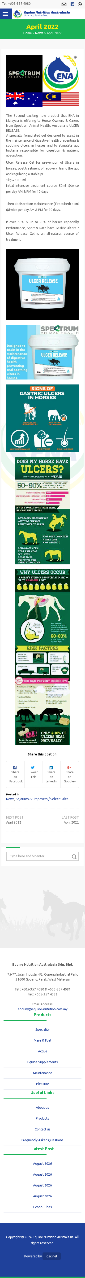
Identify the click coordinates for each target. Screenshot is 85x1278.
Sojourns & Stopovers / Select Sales (42, 799)
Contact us (43, 1129)
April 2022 (71, 822)
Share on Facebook (16, 774)
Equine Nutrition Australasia (41, 14)
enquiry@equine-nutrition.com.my (43, 1009)
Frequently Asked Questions (42, 1140)
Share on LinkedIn (51, 774)
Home (27, 33)
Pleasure (42, 1084)
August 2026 (42, 1163)
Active (42, 1051)
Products (42, 1118)
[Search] (74, 856)
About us (42, 1107)
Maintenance (42, 1073)
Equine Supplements (42, 1062)
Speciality (42, 1029)
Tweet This (33, 772)
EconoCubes (42, 1207)
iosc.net (51, 1256)
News (39, 33)
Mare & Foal (42, 1040)
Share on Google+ (70, 774)
